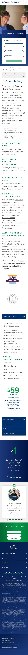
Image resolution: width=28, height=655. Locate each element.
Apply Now (14, 532)
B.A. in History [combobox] (8, 50)
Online (7, 40)
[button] (14, 316)
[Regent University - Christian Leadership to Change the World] (14, 546)
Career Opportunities (9, 316)
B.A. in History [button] (6, 77)
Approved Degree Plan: (10, 136)
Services (4, 558)
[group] (14, 458)
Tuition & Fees (7, 428)
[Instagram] (12, 572)
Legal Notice (5, 638)
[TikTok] (21, 572)
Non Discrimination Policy (7, 640)
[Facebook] (9, 572)
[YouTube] (18, 572)
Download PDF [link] (8, 137)
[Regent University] (11, 2)
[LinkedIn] (15, 572)
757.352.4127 (18, 580)
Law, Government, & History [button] (9, 73)
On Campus (19, 40)
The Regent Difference (8, 553)
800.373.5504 (10, 580)
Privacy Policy (12, 638)
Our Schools (5, 562)
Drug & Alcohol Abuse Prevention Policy (11, 645)
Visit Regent (14, 538)
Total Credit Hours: (9, 130)
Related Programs (8, 433)
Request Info (14, 535)
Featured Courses (8, 419)
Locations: (6, 128)
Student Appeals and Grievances (9, 647)
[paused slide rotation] (8, 477)
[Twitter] (6, 572)
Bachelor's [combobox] (7, 45)
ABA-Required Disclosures (8, 642)
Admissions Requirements (10, 424)
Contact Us (5, 567)
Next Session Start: (9, 132)
